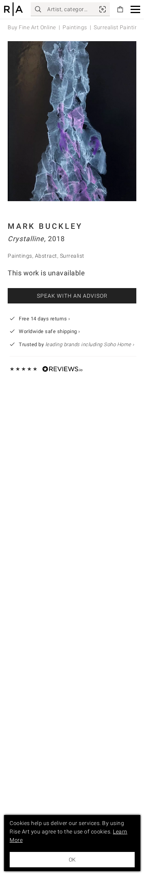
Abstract (46, 256)
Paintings (75, 27)
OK (72, 860)
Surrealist (72, 256)
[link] (102, 9)
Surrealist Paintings (119, 27)
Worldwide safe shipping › (49, 331)
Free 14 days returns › (44, 319)
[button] (135, 9)
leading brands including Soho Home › (89, 344)
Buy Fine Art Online (32, 27)
